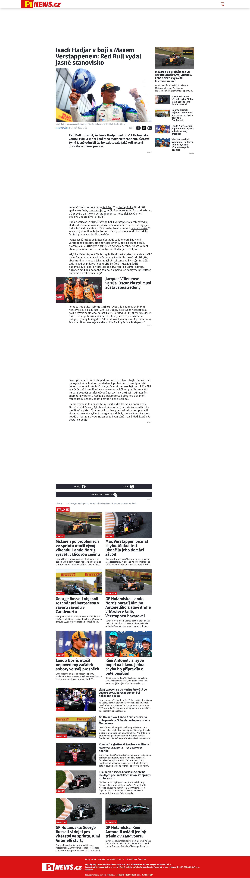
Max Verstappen (121, 503)
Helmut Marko (99, 306)
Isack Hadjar (96, 210)
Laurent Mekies (139, 313)
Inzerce (120, 859)
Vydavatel (111, 859)
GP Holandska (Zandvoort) (101, 503)
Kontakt (101, 859)
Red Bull (107, 207)
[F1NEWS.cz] (41, 4)
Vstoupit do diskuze (101, 494)
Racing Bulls (125, 207)
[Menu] (222, 4)
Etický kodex (90, 859)
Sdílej (77, 486)
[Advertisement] (110, 178)
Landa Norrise (139, 228)
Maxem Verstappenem (99, 213)
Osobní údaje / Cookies (136, 859)
